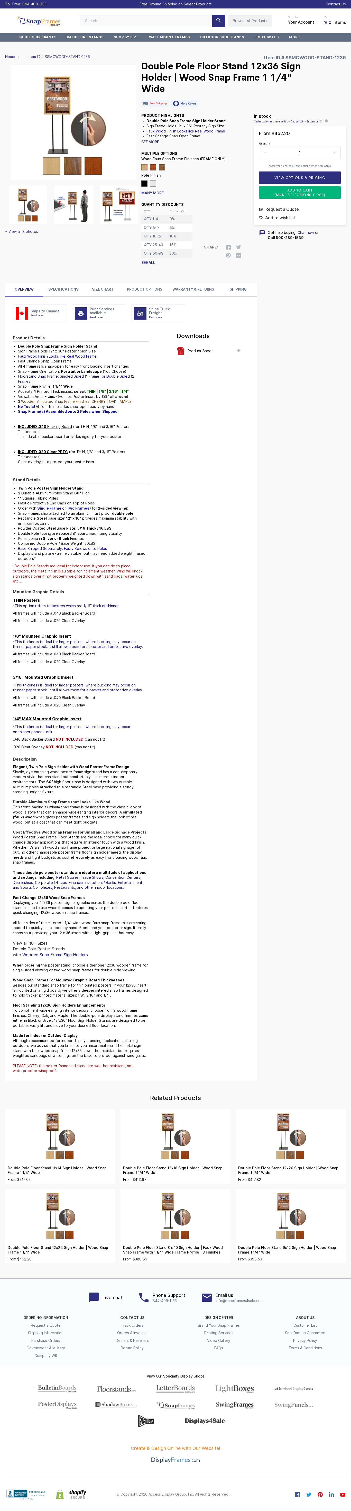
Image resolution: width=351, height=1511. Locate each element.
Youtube (343, 1494)
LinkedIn (331, 1494)
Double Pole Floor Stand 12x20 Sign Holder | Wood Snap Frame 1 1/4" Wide (288, 1170)
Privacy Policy (305, 1340)
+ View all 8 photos (21, 231)
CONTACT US (132, 1318)
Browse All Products (250, 21)
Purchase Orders (45, 1340)
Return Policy (132, 1348)
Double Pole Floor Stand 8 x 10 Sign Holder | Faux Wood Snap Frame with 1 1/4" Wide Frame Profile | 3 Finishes (173, 1250)
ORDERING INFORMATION (45, 1318)
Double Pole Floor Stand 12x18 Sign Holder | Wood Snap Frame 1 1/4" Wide (173, 1170)
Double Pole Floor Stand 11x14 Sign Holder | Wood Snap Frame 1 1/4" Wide (57, 1170)
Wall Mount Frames (169, 37)
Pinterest (320, 1494)
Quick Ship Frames (38, 37)
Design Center (219, 1318)
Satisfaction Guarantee (305, 1333)
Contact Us (336, 4)
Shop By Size (126, 37)
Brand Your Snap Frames (219, 1325)
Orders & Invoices (132, 1333)
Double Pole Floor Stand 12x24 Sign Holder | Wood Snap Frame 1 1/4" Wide (58, 1250)
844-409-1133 (34, 4)
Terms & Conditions (305, 1348)
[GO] (218, 21)
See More (150, 142)
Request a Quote (46, 1325)
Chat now (306, 233)
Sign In (293, 17)
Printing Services (218, 1333)
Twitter (309, 1494)
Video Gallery (218, 1340)
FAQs (218, 1348)
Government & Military (45, 1348)
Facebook (297, 1494)
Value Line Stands (85, 37)
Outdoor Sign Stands (222, 37)
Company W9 (45, 1356)
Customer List (305, 1325)
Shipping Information (45, 1333)
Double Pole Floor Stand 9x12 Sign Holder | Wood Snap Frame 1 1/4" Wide (287, 1250)
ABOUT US (305, 1318)
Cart (327, 17)
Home (10, 57)
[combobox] (152, 21)
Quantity (264, 143)
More (294, 37)
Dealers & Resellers (132, 1340)
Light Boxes (266, 37)
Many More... (154, 193)
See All (148, 263)
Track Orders (132, 1325)
